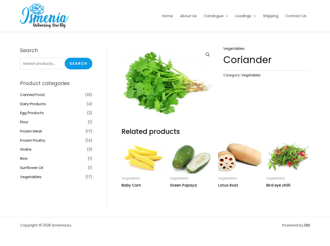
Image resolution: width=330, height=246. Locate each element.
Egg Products (32, 112)
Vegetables (30, 176)
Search (78, 63)
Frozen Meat (31, 131)
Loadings (243, 15)
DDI (307, 225)
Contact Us (296, 15)
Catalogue (213, 15)
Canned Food (32, 94)
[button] (225, 15)
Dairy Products (33, 103)
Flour (24, 121)
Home (167, 15)
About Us (188, 15)
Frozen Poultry (32, 140)
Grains (25, 149)
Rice (24, 158)
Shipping (270, 15)
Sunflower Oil (31, 167)
